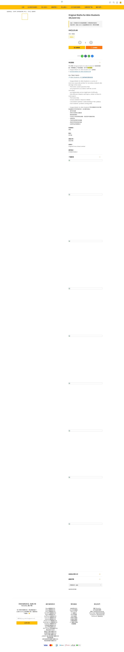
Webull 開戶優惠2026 (50, 634)
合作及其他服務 (75, 7)
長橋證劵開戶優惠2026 (50, 633)
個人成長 (44, 7)
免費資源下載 (89, 7)
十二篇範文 (74, 613)
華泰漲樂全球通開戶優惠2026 (50, 639)
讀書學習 (54, 7)
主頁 (23, 7)
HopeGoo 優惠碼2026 (50, 623)
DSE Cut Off (74, 611)
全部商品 (9, 11)
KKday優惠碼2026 (50, 610)
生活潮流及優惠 (32, 7)
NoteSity (100, 616)
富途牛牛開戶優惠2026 (50, 631)
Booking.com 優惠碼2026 (50, 622)
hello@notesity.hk (99, 611)
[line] (82, 56)
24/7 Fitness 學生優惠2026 (50, 628)
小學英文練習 (73, 619)
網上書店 (63, 7)
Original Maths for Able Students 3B (80, 71)
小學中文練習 (73, 618)
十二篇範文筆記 (74, 622)
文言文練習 (74, 616)
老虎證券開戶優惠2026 (50, 640)
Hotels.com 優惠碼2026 (50, 620)
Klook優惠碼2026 (50, 608)
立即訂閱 (27, 623)
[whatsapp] (89, 56)
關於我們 (98, 7)
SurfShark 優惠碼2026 (50, 616)
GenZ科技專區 (74, 610)
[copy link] (92, 56)
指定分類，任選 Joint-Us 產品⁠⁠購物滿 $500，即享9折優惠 (84, 25)
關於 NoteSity (97, 608)
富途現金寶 (50, 637)
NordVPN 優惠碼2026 (50, 613)
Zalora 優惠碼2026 (50, 611)
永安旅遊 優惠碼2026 (50, 625)
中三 (25, 11)
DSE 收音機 (74, 614)
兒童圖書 (73, 624)
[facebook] (85, 56)
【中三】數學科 (31, 11)
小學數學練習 (73, 621)
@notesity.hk (100, 614)
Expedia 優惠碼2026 (50, 619)
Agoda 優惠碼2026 (50, 614)
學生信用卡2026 (50, 630)
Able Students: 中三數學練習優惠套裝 (81, 77)
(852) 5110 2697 (100, 613)
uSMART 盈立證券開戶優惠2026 (50, 636)
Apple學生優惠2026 (50, 627)
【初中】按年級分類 (17, 11)
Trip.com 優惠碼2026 (50, 617)
